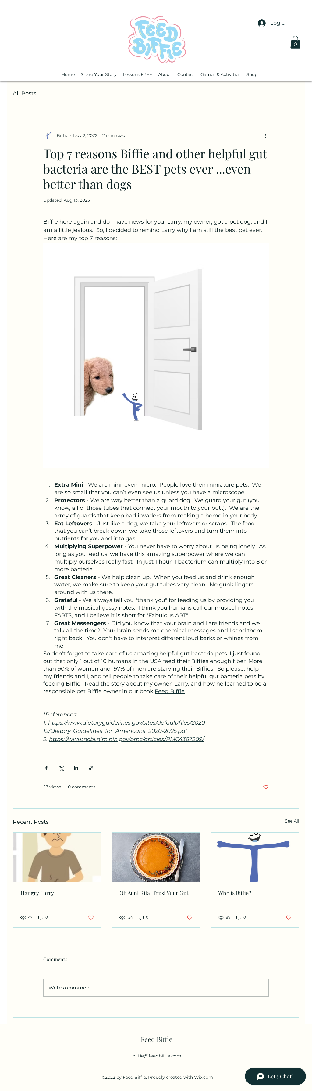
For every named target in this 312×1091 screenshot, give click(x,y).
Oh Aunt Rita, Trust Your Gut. (154, 893)
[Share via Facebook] (46, 768)
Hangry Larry (37, 893)
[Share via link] (91, 768)
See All (292, 821)
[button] (295, 42)
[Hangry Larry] (57, 857)
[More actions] (265, 135)
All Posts (24, 93)
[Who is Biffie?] (255, 857)
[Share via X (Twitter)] (61, 768)
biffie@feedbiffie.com (156, 1056)
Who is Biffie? (234, 893)
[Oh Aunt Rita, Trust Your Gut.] (156, 857)
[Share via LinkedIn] (76, 768)
